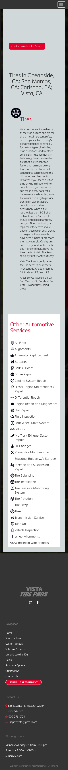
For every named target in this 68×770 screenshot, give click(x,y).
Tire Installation (25, 482)
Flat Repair (22, 410)
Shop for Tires (13, 638)
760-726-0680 (16, 711)
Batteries (21, 361)
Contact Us (11, 676)
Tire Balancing (24, 475)
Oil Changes (23, 446)
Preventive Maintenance (32, 452)
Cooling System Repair (30, 380)
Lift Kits (20, 429)
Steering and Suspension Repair (32, 467)
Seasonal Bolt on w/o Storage (35, 458)
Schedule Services (15, 649)
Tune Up (20, 524)
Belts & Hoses (24, 368)
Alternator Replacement (31, 355)
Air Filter (20, 342)
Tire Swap (21, 505)
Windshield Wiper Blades (32, 543)
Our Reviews (12, 670)
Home (8, 632)
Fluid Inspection (25, 416)
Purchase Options (15, 665)
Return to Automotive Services (28, 46)
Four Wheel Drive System (32, 423)
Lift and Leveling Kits (16, 654)
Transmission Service (29, 517)
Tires (18, 511)
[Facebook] (37, 602)
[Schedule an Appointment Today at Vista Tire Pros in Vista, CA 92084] (23, 682)
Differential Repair (27, 397)
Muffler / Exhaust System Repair (32, 437)
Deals (8, 660)
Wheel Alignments (27, 536)
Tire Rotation (24, 498)
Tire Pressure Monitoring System (32, 490)
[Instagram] (30, 602)
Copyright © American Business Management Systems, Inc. (34, 766)
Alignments (23, 349)
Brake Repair (24, 374)
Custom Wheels (14, 643)
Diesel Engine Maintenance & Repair (35, 389)
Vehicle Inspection (27, 530)
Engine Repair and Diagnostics (36, 404)
